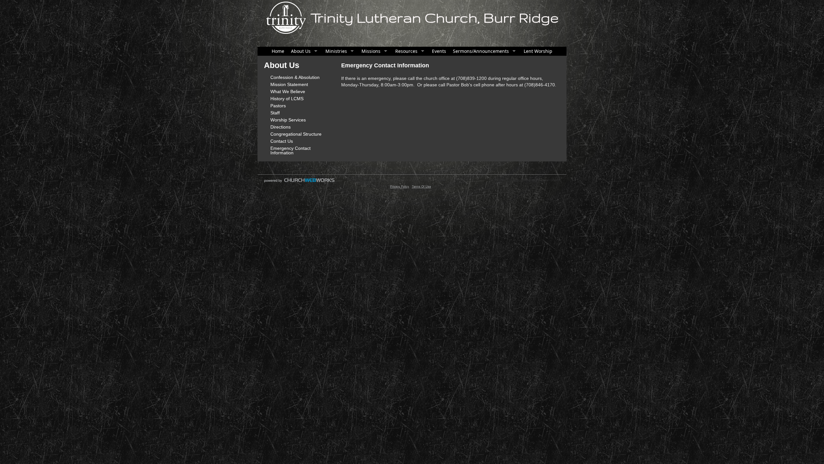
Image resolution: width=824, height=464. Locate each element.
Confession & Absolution (295, 77)
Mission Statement (289, 84)
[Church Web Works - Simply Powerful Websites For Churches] (299, 182)
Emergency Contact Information (290, 150)
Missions (370, 51)
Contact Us (281, 141)
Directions (280, 127)
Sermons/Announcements (481, 51)
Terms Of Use (421, 186)
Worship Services (288, 119)
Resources (406, 51)
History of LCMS (287, 98)
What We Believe (287, 91)
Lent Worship (538, 51)
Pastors (278, 105)
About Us (301, 51)
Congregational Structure (296, 134)
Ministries (336, 51)
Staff (275, 112)
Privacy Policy (399, 186)
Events (439, 51)
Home (278, 51)
